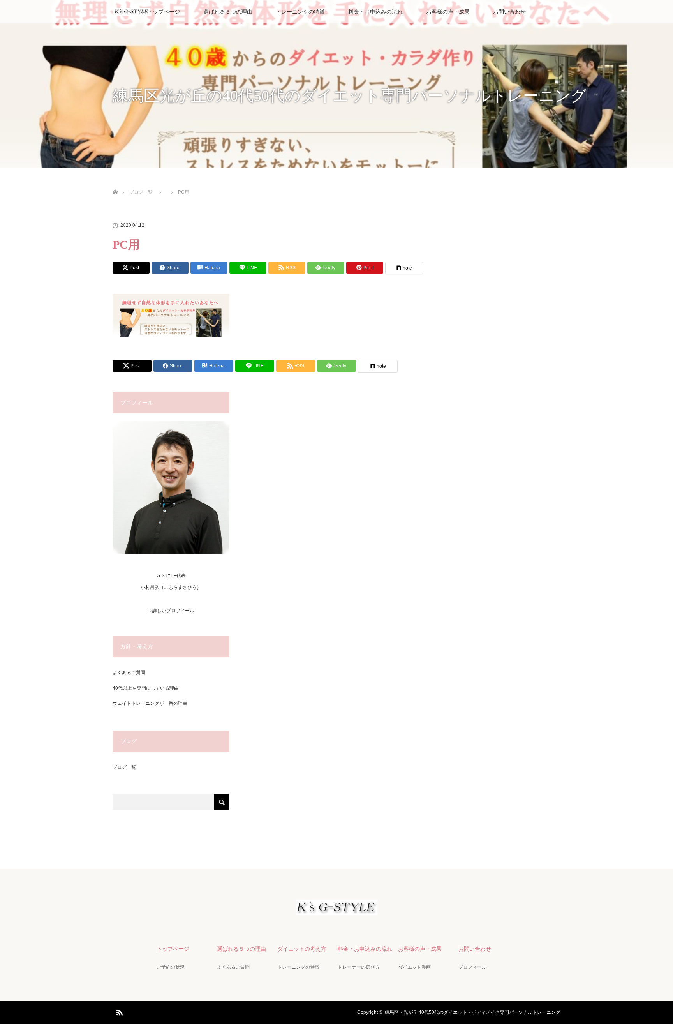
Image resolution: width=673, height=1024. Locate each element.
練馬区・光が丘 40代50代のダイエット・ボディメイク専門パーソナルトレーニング (472, 1012)
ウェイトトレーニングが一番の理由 (150, 703)
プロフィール (472, 967)
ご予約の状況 (171, 967)
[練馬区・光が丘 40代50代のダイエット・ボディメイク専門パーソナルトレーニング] (336, 908)
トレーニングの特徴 (300, 12)
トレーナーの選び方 (359, 967)
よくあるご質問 (129, 672)
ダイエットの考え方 (301, 949)
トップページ (163, 12)
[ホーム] (115, 183)
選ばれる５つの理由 (227, 12)
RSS (118, 1011)
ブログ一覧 (124, 767)
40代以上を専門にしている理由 (146, 688)
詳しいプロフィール (173, 610)
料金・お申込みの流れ (375, 12)
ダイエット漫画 (414, 967)
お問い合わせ (509, 12)
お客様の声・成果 (448, 12)
